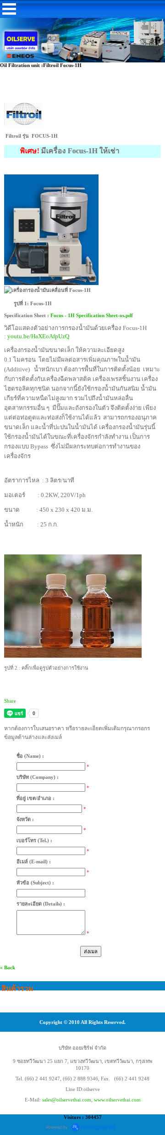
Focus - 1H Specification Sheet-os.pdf (91, 315)
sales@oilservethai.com (66, 1099)
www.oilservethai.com (117, 1099)
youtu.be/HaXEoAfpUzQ (38, 336)
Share (10, 701)
